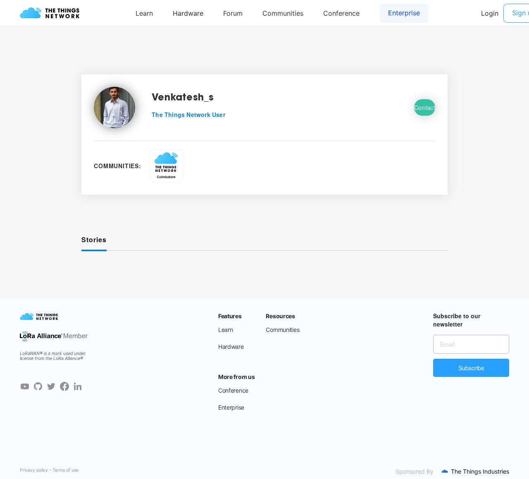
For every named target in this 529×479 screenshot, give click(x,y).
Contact (424, 107)
